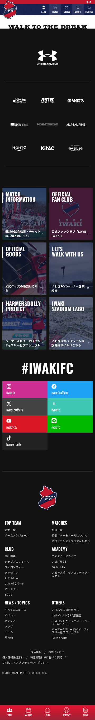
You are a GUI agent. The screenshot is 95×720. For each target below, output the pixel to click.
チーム (9, 632)
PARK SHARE (59, 638)
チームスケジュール (17, 535)
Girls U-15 (58, 567)
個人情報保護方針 (12, 657)
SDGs (8, 595)
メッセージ (11, 573)
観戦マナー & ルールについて (69, 535)
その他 (9, 637)
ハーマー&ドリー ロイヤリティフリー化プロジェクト (70, 630)
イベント (10, 615)
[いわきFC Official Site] (48, 497)
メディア (10, 621)
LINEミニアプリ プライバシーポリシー (25, 662)
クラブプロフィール (17, 561)
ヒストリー (11, 578)
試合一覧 (57, 530)
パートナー (11, 589)
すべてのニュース (15, 610)
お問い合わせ (56, 652)
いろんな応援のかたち (65, 610)
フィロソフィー (14, 567)
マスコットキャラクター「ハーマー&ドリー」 (71, 622)
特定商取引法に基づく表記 (46, 657)
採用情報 (36, 652)
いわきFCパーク (15, 583)
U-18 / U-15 (59, 561)
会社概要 (10, 556)
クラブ (9, 626)
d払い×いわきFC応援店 (67, 615)
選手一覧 (10, 530)
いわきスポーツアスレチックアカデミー (71, 574)
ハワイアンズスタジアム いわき (71, 541)
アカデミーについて (64, 556)
